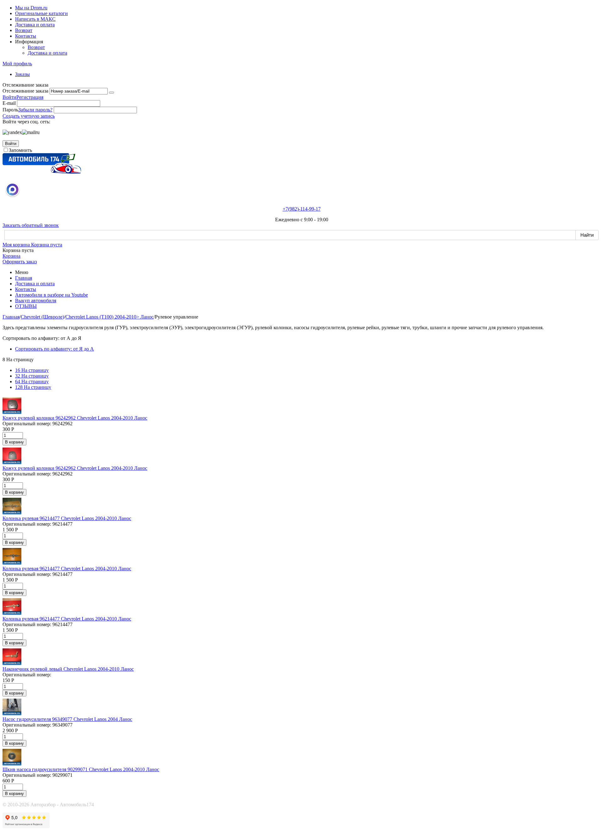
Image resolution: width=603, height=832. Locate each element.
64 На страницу (32, 381)
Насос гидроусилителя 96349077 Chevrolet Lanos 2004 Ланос (67, 719)
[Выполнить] (111, 93)
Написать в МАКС (35, 19)
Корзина (11, 256)
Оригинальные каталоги (41, 13)
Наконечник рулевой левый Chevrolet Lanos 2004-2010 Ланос (68, 669)
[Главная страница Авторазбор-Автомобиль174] (42, 171)
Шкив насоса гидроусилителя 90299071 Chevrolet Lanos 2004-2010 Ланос (81, 769)
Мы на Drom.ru (31, 7)
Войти (9, 97)
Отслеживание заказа (25, 91)
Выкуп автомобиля (35, 300)
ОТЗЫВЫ (26, 306)
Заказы (22, 74)
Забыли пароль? (35, 109)
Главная (23, 278)
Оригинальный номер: (27, 423)
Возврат (23, 30)
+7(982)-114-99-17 (302, 209)
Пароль (10, 109)
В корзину (14, 442)
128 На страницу (33, 387)
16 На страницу (32, 370)
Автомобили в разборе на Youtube (51, 295)
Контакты (25, 36)
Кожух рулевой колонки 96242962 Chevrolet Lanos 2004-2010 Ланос (75, 418)
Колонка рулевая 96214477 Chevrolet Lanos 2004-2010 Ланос (67, 518)
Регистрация (29, 97)
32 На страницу (32, 375)
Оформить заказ (20, 261)
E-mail (9, 103)
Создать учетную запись (29, 116)
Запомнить (20, 150)
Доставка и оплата (35, 24)
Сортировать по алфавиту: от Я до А (54, 349)
